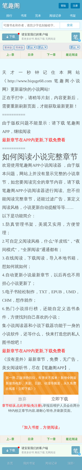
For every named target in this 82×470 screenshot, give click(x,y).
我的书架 (29, 463)
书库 (24, 15)
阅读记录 (55, 15)
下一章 (51, 54)
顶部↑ (71, 463)
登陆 (63, 5)
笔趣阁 (11, 5)
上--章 (10, 54)
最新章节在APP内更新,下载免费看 (33, 140)
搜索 (70, 25)
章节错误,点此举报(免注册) (22, 405)
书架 (73, 15)
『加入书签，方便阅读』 (41, 427)
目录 (31, 54)
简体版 (19, 47)
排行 (9, 15)
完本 (38, 15)
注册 (75, 5)
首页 (10, 463)
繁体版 (8, 47)
